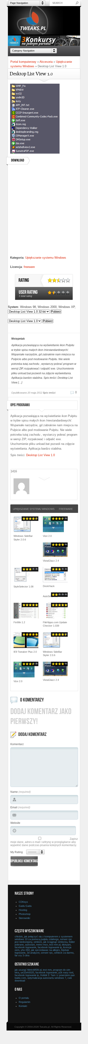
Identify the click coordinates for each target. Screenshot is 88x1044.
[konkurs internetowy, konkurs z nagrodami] (44, 45)
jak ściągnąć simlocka (55, 942)
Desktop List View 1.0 (40, 455)
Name (14, 791)
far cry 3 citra (22, 955)
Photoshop (24, 914)
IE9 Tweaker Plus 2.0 (25, 651)
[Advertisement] (44, 211)
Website (15, 822)
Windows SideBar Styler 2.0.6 (23, 538)
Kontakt (23, 1006)
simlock (38, 942)
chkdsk (19, 936)
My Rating (16, 852)
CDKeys (23, 902)
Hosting (23, 910)
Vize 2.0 (47, 536)
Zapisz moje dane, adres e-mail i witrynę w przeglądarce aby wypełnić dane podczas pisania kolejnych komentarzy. (44, 842)
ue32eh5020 (27, 972)
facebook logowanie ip (50, 947)
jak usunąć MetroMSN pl (28, 969)
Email (13, 807)
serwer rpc (47, 952)
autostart (30, 944)
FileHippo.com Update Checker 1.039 (55, 624)
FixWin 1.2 (19, 622)
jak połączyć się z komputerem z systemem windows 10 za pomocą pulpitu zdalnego (43, 938)
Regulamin (24, 1002)
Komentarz (17, 744)
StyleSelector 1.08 (23, 586)
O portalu (24, 998)
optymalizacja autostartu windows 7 (46, 978)
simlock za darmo (64, 952)
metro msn (42, 944)
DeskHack (49, 586)
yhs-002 (25, 950)
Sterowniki (24, 918)
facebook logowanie (25, 947)
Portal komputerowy (23, 61)
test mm (47, 969)
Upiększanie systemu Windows (45, 257)
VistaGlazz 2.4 (51, 560)
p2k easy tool (65, 972)
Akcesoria (46, 61)
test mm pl (54, 944)
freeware (29, 267)
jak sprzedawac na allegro (45, 950)
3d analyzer (33, 952)
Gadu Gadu (25, 906)
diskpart (66, 944)
